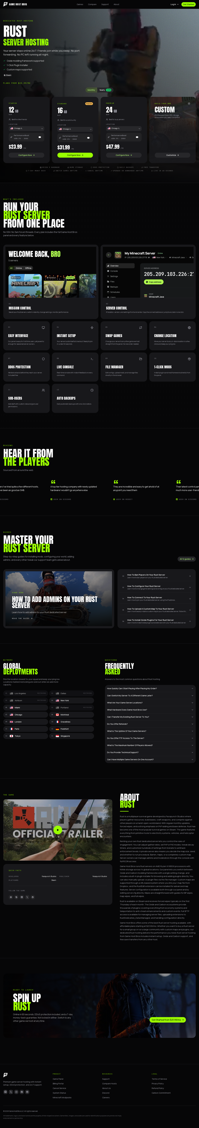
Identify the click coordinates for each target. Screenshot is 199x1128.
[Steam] (16, 897)
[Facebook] (22, 1092)
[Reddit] (33, 897)
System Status (59, 1093)
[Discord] (22, 897)
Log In (173, 4)
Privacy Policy (158, 1083)
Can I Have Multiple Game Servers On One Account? (130, 759)
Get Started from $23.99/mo (166, 1019)
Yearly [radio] (105, 90)
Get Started (188, 4)
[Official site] (11, 897)
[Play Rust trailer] (57, 830)
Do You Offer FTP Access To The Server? (125, 738)
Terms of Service (159, 1079)
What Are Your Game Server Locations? (125, 702)
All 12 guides (185, 559)
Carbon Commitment (161, 1093)
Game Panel (58, 1079)
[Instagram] (16, 1092)
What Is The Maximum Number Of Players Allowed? (130, 745)
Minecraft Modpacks (62, 1097)
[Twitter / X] (27, 897)
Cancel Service (59, 1088)
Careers (106, 1097)
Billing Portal (58, 1083)
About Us (106, 1088)
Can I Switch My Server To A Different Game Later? (130, 695)
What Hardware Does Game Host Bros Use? (127, 709)
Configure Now (25, 155)
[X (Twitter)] (11, 1092)
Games (80, 4)
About (116, 4)
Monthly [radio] (91, 90)
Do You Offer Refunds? (117, 724)
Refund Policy (158, 1088)
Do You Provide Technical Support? (123, 752)
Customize (171, 155)
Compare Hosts (109, 1083)
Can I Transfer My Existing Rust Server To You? (128, 717)
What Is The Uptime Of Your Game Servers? (126, 731)
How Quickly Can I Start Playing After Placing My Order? (132, 688)
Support (105, 4)
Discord (105, 1093)
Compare (92, 4)
